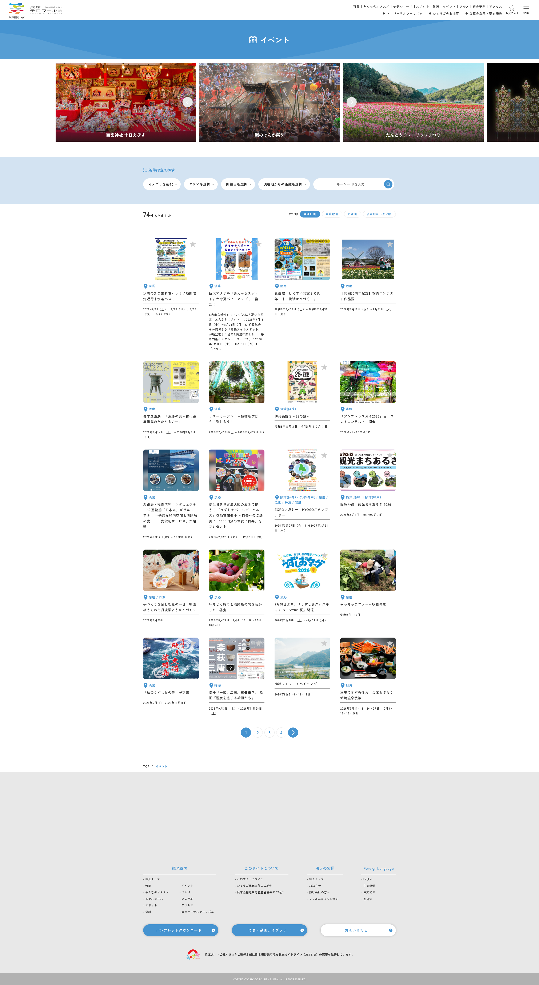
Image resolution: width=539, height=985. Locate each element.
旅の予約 (479, 6)
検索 (388, 184)
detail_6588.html (368, 400)
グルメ (464, 6)
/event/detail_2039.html (269, 102)
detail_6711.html (171, 294)
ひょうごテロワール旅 (46, 10)
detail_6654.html (302, 589)
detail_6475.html (236, 494)
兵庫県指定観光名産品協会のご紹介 (260, 892)
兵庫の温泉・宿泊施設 (485, 13)
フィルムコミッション (324, 899)
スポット (422, 6)
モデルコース (403, 6)
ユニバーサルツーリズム (405, 13)
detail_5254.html (171, 494)
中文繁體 (369, 886)
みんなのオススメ (376, 6)
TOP (146, 766)
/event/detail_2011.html (413, 102)
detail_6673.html (368, 294)
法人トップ (316, 879)
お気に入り (512, 13)
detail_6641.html (368, 677)
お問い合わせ (356, 930)
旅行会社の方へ (319, 892)
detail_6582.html (302, 677)
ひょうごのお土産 (446, 13)
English (367, 879)
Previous (188, 102)
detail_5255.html (171, 400)
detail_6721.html (171, 677)
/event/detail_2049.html (126, 102)
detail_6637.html (236, 589)
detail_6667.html (302, 400)
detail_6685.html (368, 589)
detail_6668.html (236, 400)
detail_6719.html (236, 677)
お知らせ (315, 886)
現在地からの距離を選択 (282, 184)
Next (352, 102)
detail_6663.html (302, 294)
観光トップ (152, 879)
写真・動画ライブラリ (267, 930)
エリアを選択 (199, 184)
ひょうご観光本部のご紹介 (254, 886)
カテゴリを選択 (160, 184)
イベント (449, 6)
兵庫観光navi (17, 10)
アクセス (495, 6)
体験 (436, 6)
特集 (356, 6)
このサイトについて (250, 879)
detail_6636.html (236, 294)
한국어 (367, 899)
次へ (293, 732)
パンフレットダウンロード (178, 930)
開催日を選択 (236, 184)
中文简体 (369, 892)
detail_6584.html (368, 494)
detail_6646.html (171, 589)
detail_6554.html (302, 494)
